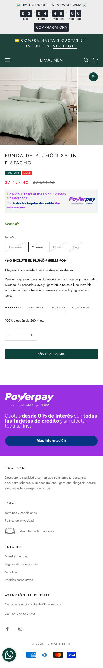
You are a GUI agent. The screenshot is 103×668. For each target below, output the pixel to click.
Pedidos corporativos (19, 579)
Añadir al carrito (52, 354)
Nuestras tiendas (16, 556)
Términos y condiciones (21, 512)
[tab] (13, 309)
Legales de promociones (21, 564)
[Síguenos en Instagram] (20, 628)
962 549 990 (26, 613)
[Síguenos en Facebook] (7, 628)
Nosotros (11, 572)
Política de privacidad (19, 520)
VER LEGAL (65, 46)
